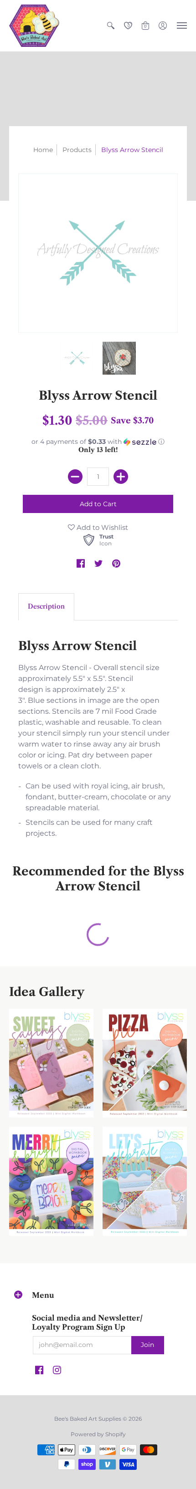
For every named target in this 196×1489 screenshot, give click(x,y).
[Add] (120, 476)
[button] (110, 25)
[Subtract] (75, 476)
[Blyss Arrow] (119, 358)
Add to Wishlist (101, 527)
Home (43, 150)
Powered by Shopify (98, 1434)
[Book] (51, 1181)
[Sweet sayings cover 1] (51, 1063)
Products (77, 150)
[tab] (46, 606)
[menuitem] (110, 25)
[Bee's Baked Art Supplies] (34, 25)
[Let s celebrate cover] (145, 1181)
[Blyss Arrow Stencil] (77, 358)
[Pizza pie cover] (145, 1063)
